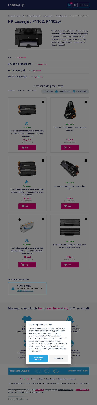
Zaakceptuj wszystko (38, 358)
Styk (41, 379)
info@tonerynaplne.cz (25, 291)
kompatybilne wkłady (53, 308)
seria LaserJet (48, 16)
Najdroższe (31, 90)
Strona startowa (13, 16)
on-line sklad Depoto (21, 392)
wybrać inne (22, 58)
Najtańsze (22, 90)
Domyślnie (12, 90)
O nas (33, 379)
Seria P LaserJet (61, 16)
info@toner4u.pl (82, 390)
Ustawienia (58, 358)
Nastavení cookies (37, 392)
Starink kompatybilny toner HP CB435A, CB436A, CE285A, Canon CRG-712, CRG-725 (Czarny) (27, 133)
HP (23, 16)
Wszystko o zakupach (67, 379)
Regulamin (50, 379)
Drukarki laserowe (33, 16)
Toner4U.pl (39, 390)
